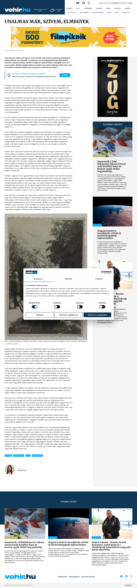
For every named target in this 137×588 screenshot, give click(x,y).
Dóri (28, 455)
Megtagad (39, 315)
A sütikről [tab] (98, 279)
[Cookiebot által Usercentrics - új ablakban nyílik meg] (102, 272)
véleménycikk (18, 455)
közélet (8, 455)
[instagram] (89, 3)
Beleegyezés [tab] (38, 279)
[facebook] (83, 3)
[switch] (57, 306)
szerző (19, 468)
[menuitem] (70, 8)
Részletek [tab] (68, 279)
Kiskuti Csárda (37, 455)
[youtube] (77, 3)
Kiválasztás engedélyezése (68, 315)
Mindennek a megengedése (97, 315)
